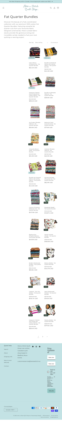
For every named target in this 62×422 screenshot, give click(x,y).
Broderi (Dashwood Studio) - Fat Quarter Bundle (35, 264)
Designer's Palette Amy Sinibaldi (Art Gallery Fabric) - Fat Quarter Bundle (34, 94)
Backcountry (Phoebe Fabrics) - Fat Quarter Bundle (34, 236)
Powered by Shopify (36, 415)
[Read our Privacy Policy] (54, 377)
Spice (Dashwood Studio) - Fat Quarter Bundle (50, 293)
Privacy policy (54, 415)
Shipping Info (8, 356)
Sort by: (31, 42)
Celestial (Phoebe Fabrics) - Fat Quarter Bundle (49, 150)
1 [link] (38, 336)
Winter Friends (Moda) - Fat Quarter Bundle (50, 236)
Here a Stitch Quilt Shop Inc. (24, 415)
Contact (6, 366)
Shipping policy (54, 417)
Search (6, 349)
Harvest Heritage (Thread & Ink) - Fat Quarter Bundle (49, 179)
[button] (3, 8)
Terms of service (45, 417)
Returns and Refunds (7, 361)
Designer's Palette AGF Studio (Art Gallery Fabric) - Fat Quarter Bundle (34, 322)
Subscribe (51, 391)
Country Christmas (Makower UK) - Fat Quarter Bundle (34, 209)
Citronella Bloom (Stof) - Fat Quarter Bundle (34, 150)
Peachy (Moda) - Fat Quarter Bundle (50, 320)
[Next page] (47, 336)
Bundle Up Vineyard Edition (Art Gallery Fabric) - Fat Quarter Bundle (35, 179)
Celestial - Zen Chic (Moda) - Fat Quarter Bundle (35, 293)
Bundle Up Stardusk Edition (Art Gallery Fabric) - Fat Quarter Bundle (50, 65)
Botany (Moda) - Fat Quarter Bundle (50, 263)
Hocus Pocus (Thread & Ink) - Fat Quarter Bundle (34, 64)
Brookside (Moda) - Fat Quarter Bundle (50, 208)
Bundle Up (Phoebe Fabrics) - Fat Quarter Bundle (50, 94)
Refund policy (46, 415)
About (6, 353)
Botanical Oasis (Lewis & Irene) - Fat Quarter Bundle (50, 124)
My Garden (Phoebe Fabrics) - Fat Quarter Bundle (34, 124)
